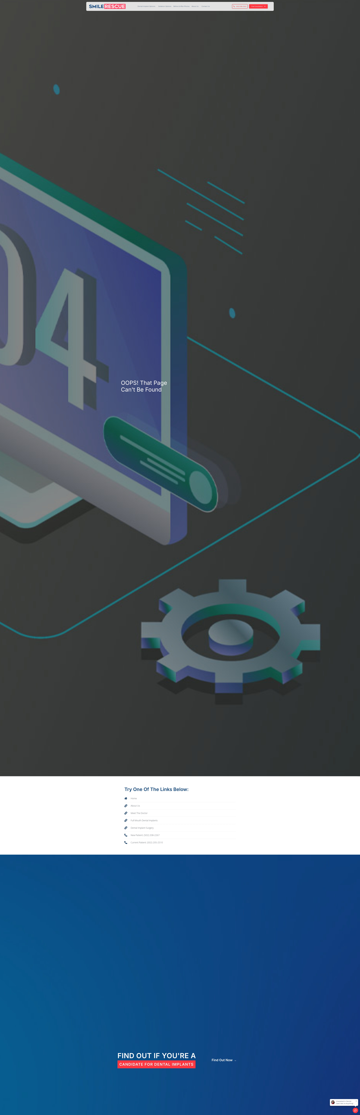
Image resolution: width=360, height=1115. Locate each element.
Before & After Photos (181, 6)
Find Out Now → (224, 1060)
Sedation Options (164, 6)
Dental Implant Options (146, 6)
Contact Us (206, 6)
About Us (195, 6)
